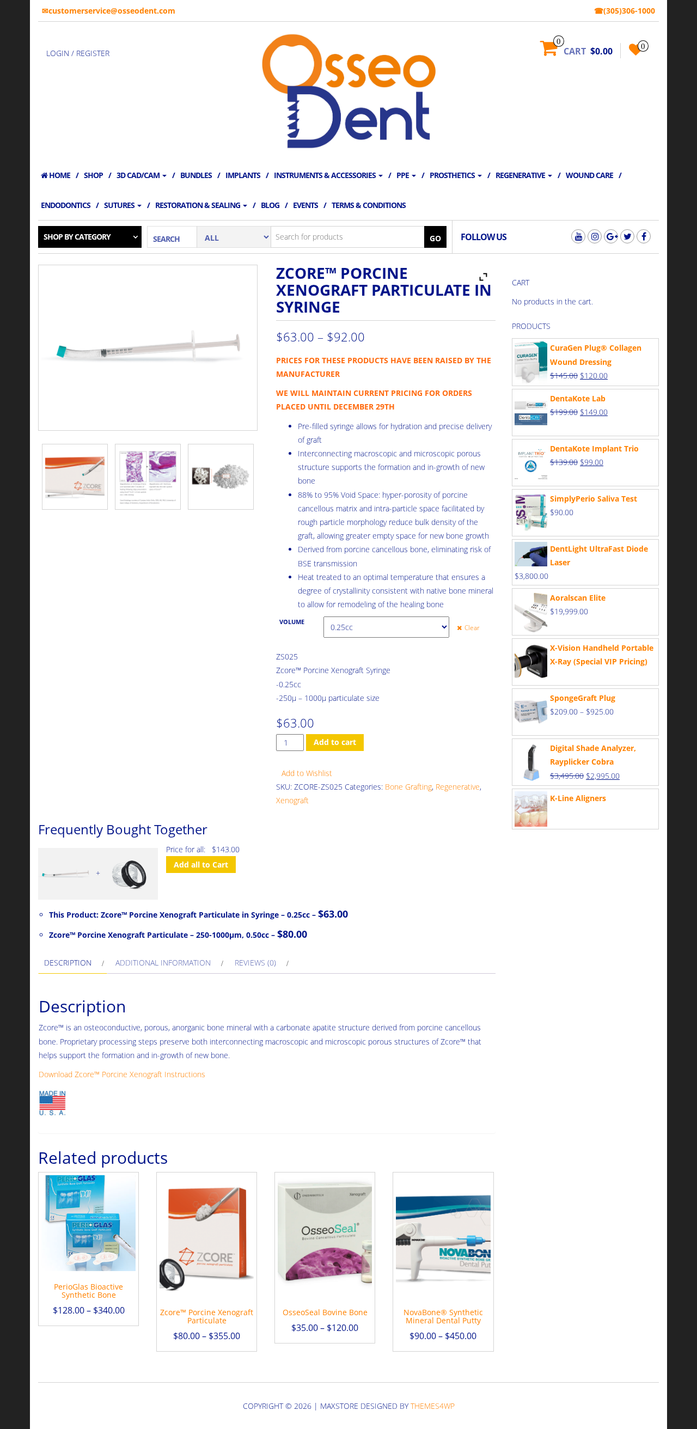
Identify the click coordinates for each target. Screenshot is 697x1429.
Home (58, 175)
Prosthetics (453, 175)
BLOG (270, 205)
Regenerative (521, 175)
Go (435, 238)
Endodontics (65, 205)
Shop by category (77, 236)
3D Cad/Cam (139, 175)
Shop (93, 175)
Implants (242, 175)
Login (57, 53)
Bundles (196, 175)
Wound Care (589, 175)
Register (92, 53)
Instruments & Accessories (325, 175)
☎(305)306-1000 (624, 10)
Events (305, 205)
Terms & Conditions (369, 205)
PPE (403, 175)
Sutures (120, 205)
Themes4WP (433, 1406)
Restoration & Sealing (198, 205)
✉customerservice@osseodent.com (108, 10)
